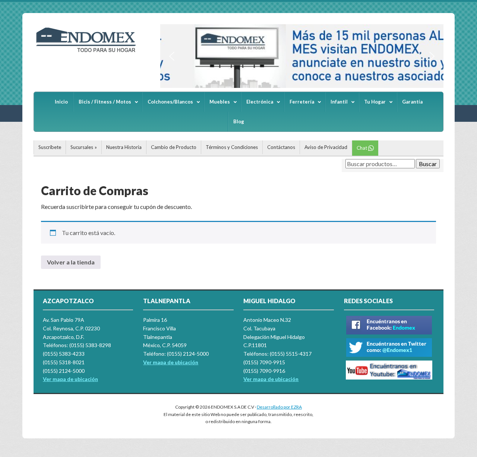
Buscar (428, 163)
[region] (301, 56)
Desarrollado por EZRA (279, 407)
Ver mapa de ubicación (170, 362)
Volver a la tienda (71, 262)
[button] (172, 56)
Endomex (89, 52)
